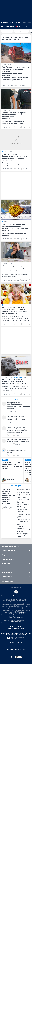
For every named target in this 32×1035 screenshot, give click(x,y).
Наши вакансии (7, 572)
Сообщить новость (8, 550)
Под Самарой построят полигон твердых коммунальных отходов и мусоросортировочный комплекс (15, 71)
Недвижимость (6, 22)
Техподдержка (7, 577)
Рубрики (5, 555)
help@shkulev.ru (19, 617)
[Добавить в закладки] (29, 85)
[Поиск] (22, 26)
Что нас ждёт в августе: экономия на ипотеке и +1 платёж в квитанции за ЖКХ (14, 382)
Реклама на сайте (8, 559)
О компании (6, 568)
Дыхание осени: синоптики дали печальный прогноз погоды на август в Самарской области (15, 227)
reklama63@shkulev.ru (16, 621)
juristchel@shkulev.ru (18, 616)
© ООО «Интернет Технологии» (16, 653)
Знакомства (16, 22)
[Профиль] (30, 26)
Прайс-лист (6, 563)
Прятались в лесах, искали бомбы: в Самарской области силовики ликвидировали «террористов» (14, 157)
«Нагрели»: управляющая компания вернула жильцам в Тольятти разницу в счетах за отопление (14, 269)
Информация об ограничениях (16, 626)
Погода (23, 22)
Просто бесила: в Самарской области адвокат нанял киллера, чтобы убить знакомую (14, 116)
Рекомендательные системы (16, 631)
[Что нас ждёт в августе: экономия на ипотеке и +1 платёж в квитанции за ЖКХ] (16, 366)
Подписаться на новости (10, 546)
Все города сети (7, 581)
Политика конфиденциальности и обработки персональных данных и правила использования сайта (16, 634)
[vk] (16, 592)
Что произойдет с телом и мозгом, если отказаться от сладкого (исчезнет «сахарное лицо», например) (14, 310)
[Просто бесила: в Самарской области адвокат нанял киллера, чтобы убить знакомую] (16, 99)
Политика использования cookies (16, 628)
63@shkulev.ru (23, 612)
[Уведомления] (26, 26)
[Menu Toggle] (2, 26)
